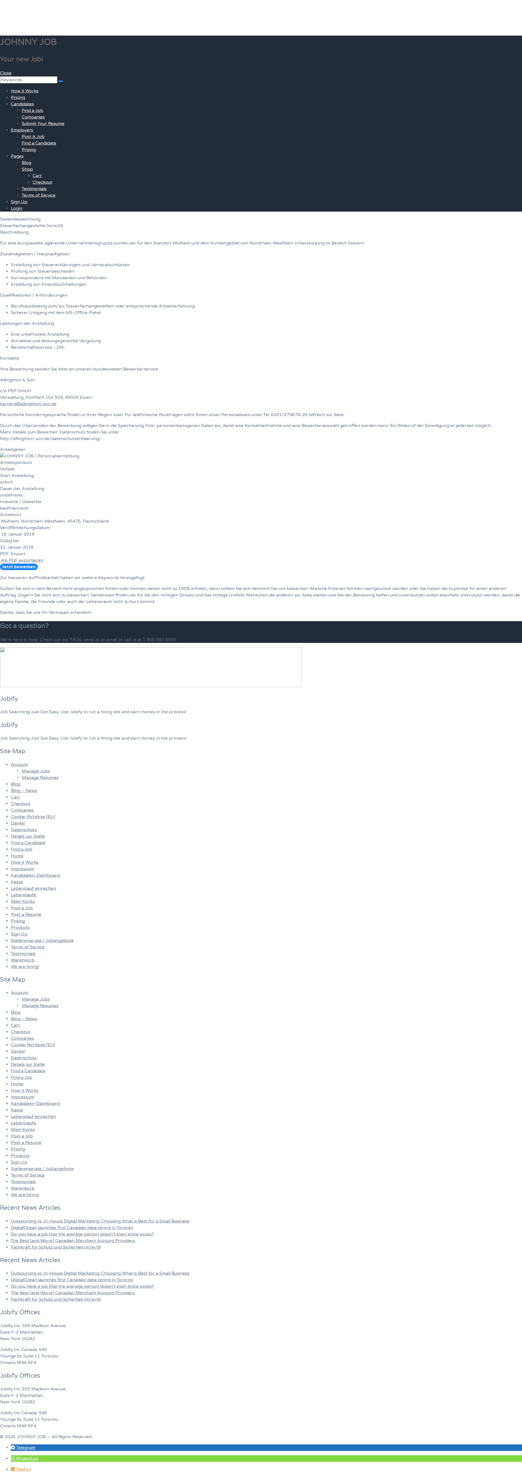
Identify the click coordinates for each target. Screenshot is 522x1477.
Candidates (22, 104)
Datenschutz (24, 829)
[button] (23, 1447)
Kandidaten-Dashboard (35, 875)
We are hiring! (25, 966)
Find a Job (32, 110)
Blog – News (24, 790)
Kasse (17, 882)
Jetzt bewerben (19, 566)
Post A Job (33, 136)
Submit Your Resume (43, 123)
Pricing (18, 97)
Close (5, 73)
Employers (22, 130)
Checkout (42, 182)
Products (20, 927)
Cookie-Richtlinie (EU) (33, 816)
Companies (33, 117)
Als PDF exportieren (21, 560)
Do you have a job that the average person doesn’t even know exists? (82, 1234)
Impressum (22, 869)
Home (17, 856)
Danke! (18, 823)
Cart (37, 175)
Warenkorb (23, 960)
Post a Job (22, 908)
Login (16, 208)
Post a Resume (26, 914)
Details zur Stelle (28, 836)
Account (19, 764)
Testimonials (34, 188)
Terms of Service (38, 195)
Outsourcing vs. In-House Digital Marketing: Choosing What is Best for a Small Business (100, 1221)
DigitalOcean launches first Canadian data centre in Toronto (72, 1227)
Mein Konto (23, 901)
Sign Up (19, 202)
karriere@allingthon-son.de (28, 404)
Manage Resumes (40, 777)
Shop (27, 169)
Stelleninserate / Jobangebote (42, 940)
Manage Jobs (36, 771)
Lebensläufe (23, 895)
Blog (26, 162)
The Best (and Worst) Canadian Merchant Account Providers (73, 1240)
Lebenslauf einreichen (33, 888)
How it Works (25, 91)
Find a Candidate (39, 143)
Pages (17, 156)
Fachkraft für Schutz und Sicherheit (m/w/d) (56, 1247)
